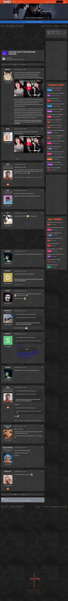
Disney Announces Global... (54, 167)
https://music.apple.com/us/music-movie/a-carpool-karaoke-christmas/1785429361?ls (28, 323)
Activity (20, 2)
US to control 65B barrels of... (54, 146)
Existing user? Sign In (49, 2)
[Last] (18, 64)
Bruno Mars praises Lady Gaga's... (55, 109)
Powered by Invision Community (34, 591)
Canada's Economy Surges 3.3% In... (56, 157)
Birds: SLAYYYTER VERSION (54, 162)
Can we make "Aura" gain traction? (55, 104)
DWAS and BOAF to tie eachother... (56, 93)
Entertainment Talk (57, 154)
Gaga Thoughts (57, 90)
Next (15, 64)
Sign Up (59, 2)
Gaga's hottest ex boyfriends (54, 88)
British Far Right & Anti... (53, 98)
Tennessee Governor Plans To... (55, 125)
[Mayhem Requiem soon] (34, 10)
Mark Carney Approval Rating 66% (55, 130)
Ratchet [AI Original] (52, 264)
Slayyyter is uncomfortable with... (55, 135)
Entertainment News (56, 100)
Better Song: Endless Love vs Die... (55, 151)
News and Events (21, 59)
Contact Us (38, 590)
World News (55, 132)
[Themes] (64, 2)
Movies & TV (55, 169)
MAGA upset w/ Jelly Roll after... (55, 119)
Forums (14, 2)
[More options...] (42, 69)
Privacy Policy (30, 590)
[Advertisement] (22, 38)
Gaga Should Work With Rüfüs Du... (56, 141)
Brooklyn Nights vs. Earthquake (55, 114)
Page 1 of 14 (23, 64)
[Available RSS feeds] (65, 507)
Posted (20, 69)
